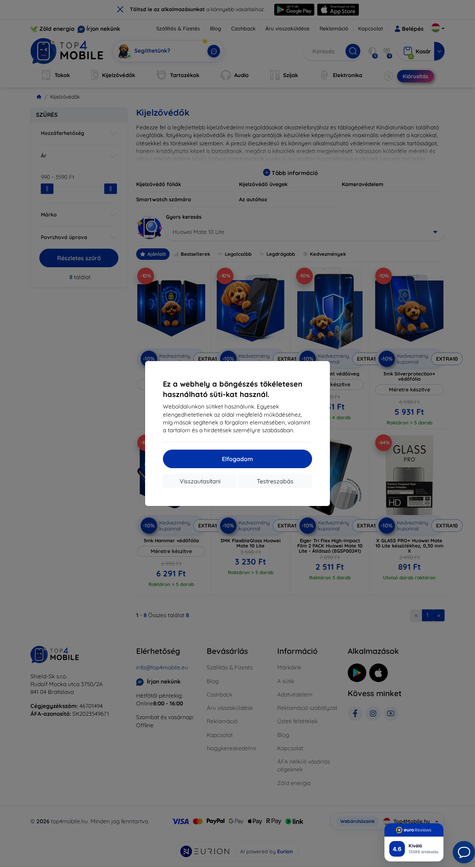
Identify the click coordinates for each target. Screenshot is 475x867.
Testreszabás (275, 481)
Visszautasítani (200, 481)
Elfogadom (237, 459)
